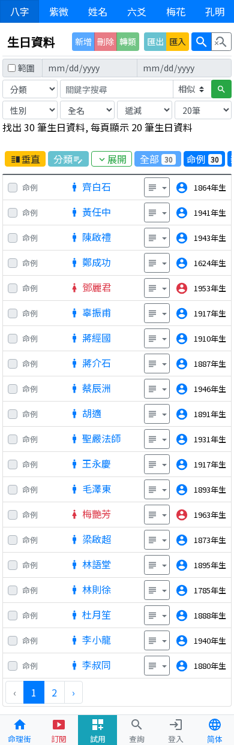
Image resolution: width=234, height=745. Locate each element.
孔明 (214, 11)
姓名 (97, 11)
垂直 (25, 159)
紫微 (58, 11)
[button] (157, 187)
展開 (112, 159)
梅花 (175, 11)
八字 (19, 11)
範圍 (26, 68)
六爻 (136, 11)
